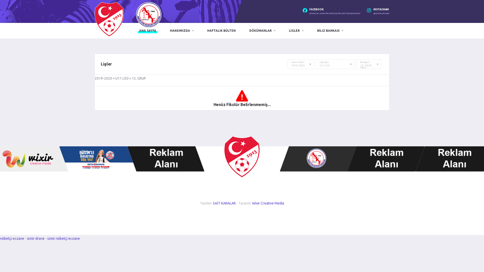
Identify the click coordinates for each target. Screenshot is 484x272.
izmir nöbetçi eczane (63, 238)
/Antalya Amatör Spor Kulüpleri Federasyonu (334, 13)
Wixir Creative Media (268, 203)
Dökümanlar (260, 30)
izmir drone (36, 238)
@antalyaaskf (381, 13)
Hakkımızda (180, 30)
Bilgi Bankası (328, 30)
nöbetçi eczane (12, 238)
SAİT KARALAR (224, 203)
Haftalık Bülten (221, 30)
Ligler (294, 30)
